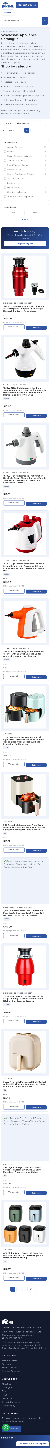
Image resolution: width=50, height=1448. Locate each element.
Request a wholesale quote (15, 113)
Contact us (7, 1398)
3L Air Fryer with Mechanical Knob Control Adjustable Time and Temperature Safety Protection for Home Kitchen (24, 1084)
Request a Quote (27, 5)
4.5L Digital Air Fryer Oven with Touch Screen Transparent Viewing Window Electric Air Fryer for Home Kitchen (22, 1169)
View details (13, 327)
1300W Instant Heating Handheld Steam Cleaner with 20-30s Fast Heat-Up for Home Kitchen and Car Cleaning (23, 653)
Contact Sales (11, 1428)
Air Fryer (7, 77)
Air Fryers (6, 1364)
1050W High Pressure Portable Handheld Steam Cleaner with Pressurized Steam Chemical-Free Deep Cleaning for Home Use (23, 567)
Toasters (7, 82)
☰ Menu (8, 12)
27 (31, 1289)
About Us (6, 1384)
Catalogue (7, 1387)
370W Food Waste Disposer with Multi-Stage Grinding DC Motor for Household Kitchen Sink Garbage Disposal (23, 998)
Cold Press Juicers (12, 100)
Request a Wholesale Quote (32, 1444)
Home (4, 31)
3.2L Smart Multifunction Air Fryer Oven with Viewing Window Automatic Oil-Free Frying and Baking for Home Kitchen (24, 827)
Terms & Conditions (11, 1402)
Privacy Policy (8, 1406)
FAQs (4, 1395)
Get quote (36, 328)
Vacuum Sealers (11, 91)
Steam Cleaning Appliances (17, 95)
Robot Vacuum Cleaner (26, 165)
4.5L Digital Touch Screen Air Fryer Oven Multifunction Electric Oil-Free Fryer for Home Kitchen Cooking (23, 1255)
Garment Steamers (13, 104)
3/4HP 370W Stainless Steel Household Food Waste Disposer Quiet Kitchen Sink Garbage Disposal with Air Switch (23, 913)
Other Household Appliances (26, 196)
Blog (4, 1391)
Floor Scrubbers (11, 73)
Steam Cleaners (9, 1367)
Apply (25, 219)
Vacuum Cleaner (12, 86)
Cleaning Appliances (26, 192)
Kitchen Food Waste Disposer (26, 174)
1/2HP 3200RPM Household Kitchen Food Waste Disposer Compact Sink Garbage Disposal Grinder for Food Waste (24, 308)
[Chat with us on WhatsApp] (6, 1427)
